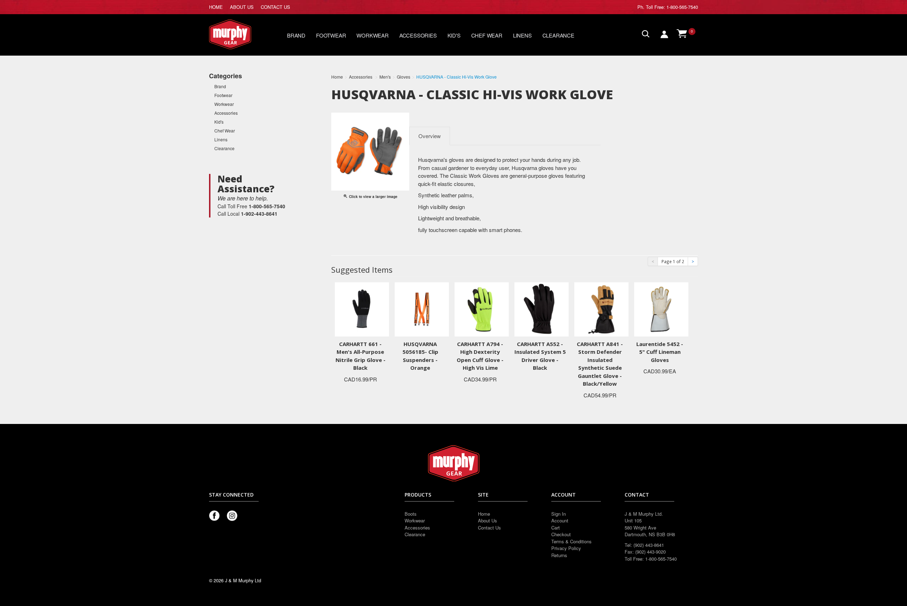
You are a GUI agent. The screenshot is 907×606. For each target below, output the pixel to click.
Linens (522, 35)
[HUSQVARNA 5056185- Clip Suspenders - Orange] (422, 308)
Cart (555, 527)
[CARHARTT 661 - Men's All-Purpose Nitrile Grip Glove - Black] (362, 308)
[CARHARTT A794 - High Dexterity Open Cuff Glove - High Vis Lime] (482, 308)
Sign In (558, 513)
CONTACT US (275, 7)
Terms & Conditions (571, 541)
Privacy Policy (566, 548)
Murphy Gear (239, 34)
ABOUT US (242, 7)
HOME (216, 7)
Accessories (418, 35)
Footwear (331, 35)
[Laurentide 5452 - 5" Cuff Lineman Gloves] (661, 308)
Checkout (561, 534)
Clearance (558, 35)
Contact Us (489, 527)
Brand (296, 35)
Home (484, 513)
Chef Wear (486, 35)
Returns (559, 555)
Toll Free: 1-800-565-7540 (672, 7)
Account (559, 520)
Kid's (454, 35)
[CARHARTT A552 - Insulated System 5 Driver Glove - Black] (541, 308)
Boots (411, 513)
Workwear (372, 35)
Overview (429, 136)
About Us (487, 520)
